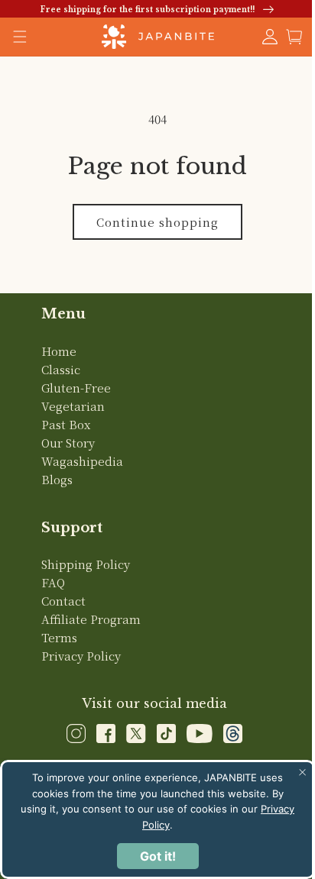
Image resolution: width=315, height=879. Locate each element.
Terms (58, 637)
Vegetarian (72, 406)
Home (58, 351)
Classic (60, 369)
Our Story (67, 443)
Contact (63, 601)
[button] (283, 36)
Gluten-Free (75, 388)
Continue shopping (152, 222)
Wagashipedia (81, 461)
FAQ (52, 582)
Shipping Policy (85, 564)
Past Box (65, 424)
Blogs (56, 479)
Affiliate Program (90, 619)
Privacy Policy (80, 656)
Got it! (152, 856)
